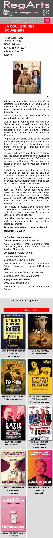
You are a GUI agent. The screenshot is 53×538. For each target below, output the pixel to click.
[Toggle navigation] (47, 20)
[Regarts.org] (26, 8)
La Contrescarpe (39, 352)
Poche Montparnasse (13, 397)
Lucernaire (13, 490)
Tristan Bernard (13, 353)
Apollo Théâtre (39, 444)
